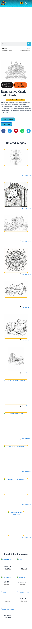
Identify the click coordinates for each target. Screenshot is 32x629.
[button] (21, 3)
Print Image (6, 124)
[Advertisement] (16, 24)
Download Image (8, 119)
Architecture (13, 99)
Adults (8, 99)
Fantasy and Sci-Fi (20, 99)
